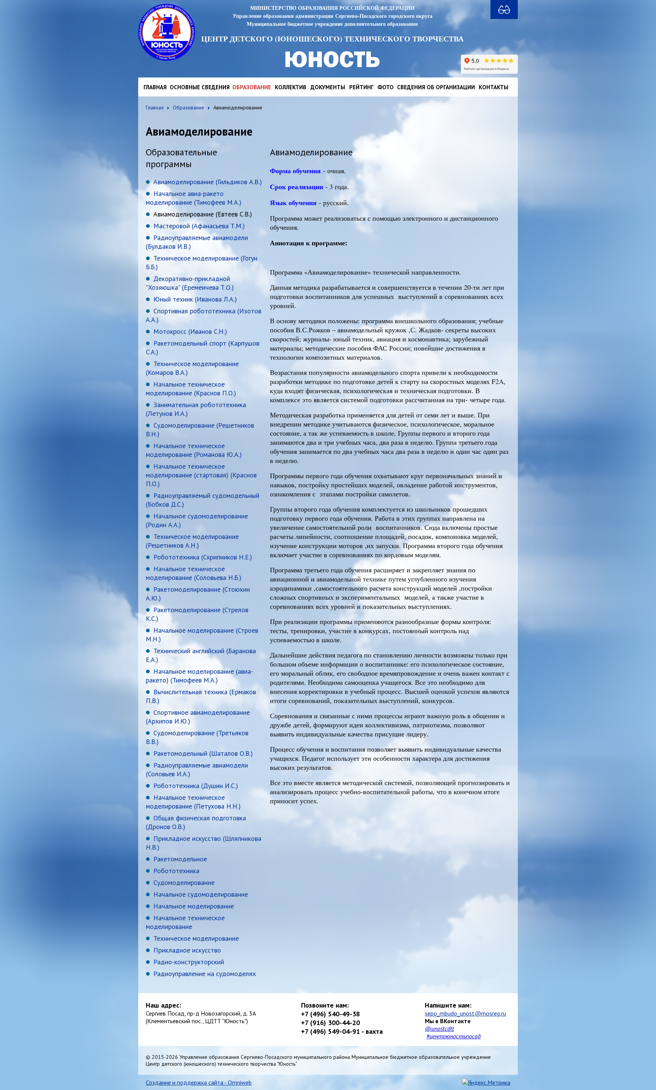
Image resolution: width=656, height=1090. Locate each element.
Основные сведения (200, 87)
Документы (328, 87)
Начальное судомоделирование (200, 894)
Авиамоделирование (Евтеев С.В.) (202, 214)
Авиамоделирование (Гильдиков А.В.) (207, 181)
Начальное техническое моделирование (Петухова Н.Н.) (193, 801)
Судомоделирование (183, 882)
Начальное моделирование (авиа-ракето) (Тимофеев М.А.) (199, 675)
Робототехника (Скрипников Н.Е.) (202, 557)
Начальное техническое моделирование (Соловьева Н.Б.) (193, 573)
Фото (385, 87)
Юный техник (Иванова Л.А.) (195, 299)
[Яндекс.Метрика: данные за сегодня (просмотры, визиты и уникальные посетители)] (486, 1082)
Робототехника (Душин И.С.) (195, 785)
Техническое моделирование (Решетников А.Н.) (192, 541)
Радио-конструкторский (188, 961)
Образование (251, 87)
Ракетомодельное (180, 859)
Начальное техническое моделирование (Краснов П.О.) (191, 388)
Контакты (493, 87)
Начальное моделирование (193, 906)
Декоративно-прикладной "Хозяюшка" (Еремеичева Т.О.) (190, 283)
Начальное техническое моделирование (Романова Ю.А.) (194, 450)
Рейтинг (361, 87)
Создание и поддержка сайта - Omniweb (199, 1082)
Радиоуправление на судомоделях (204, 973)
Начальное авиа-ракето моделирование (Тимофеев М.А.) (193, 198)
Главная (155, 87)
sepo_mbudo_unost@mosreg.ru (465, 1013)
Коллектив (290, 87)
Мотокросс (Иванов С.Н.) (190, 331)
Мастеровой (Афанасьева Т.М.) (199, 225)
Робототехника (176, 870)
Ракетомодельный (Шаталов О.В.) (203, 753)
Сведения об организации (436, 87)
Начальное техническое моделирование (185, 922)
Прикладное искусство (187, 950)
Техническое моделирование (196, 938)
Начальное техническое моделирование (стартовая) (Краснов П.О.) (201, 475)
